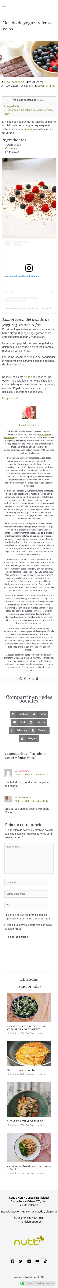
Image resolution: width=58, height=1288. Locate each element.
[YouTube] (37, 1261)
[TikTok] (45, 1261)
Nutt (4, 6)
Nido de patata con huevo (23, 1070)
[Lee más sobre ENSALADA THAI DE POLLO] (29, 1099)
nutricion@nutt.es (31, 1221)
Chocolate (11, 148)
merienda (29, 129)
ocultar (41, 100)
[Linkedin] (29, 678)
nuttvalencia (22, 797)
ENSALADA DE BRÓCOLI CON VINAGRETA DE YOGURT (26, 1028)
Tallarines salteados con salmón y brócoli (29, 1168)
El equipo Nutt (10, 398)
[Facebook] (24, 678)
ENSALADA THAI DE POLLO (25, 1121)
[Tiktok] (37, 678)
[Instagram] (20, 678)
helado (28, 376)
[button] (20, 714)
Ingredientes (12, 106)
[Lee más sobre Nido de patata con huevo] (29, 1053)
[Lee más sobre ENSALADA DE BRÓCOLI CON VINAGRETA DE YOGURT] (29, 1007)
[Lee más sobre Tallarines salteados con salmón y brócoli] (29, 1147)
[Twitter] (33, 678)
